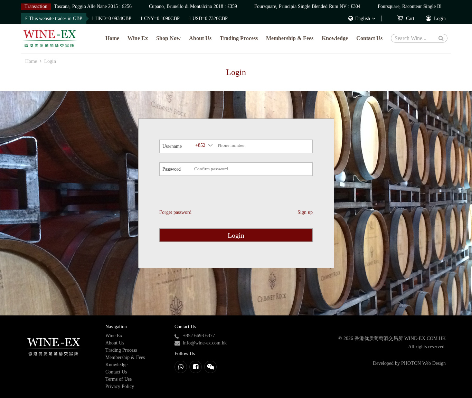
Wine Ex (138, 38)
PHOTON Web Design (423, 363)
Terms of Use (118, 379)
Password (171, 169)
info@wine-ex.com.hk (205, 342)
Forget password (175, 212)
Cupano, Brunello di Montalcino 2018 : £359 (190, 6)
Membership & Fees (289, 38)
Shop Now (168, 38)
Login (236, 235)
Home (112, 38)
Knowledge (335, 38)
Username (172, 146)
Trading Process (239, 38)
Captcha (170, 192)
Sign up (305, 212)
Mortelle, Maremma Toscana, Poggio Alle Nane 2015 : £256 (69, 6)
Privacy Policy (119, 386)
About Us (200, 38)
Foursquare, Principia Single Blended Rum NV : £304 (304, 6)
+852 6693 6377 (199, 335)
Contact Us (369, 38)
